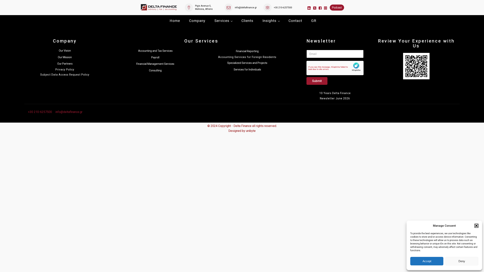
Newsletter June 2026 (335, 98)
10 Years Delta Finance (335, 93)
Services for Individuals (247, 69)
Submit (317, 81)
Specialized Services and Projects (247, 62)
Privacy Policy (64, 69)
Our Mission (65, 57)
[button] (476, 226)
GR (313, 21)
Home (175, 21)
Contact (295, 21)
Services (221, 21)
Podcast (337, 7)
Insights (269, 21)
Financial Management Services (155, 63)
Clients (247, 21)
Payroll (155, 57)
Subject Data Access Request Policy (64, 74)
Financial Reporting (247, 51)
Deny (461, 261)
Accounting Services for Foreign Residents (247, 57)
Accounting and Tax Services (155, 50)
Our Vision (65, 50)
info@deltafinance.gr (246, 7)
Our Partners (65, 63)
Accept (427, 261)
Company (197, 21)
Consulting (155, 70)
